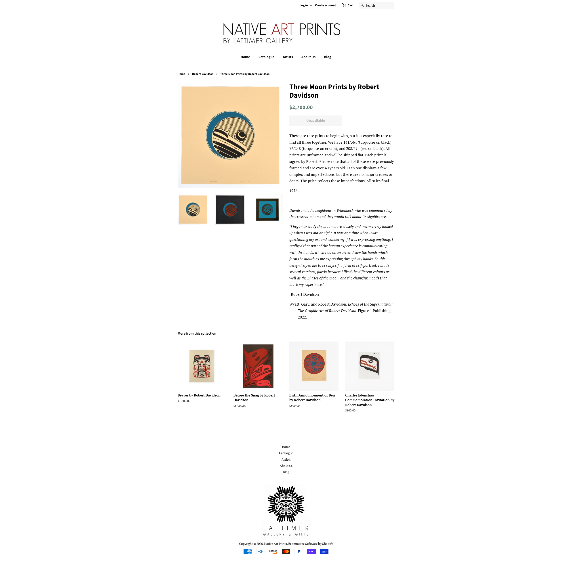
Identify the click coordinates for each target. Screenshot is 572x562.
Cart (350, 5)
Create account (325, 5)
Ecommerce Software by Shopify (310, 543)
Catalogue (266, 57)
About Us (308, 57)
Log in (304, 5)
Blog (327, 57)
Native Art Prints (275, 543)
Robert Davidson (202, 74)
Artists (288, 57)
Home (245, 57)
